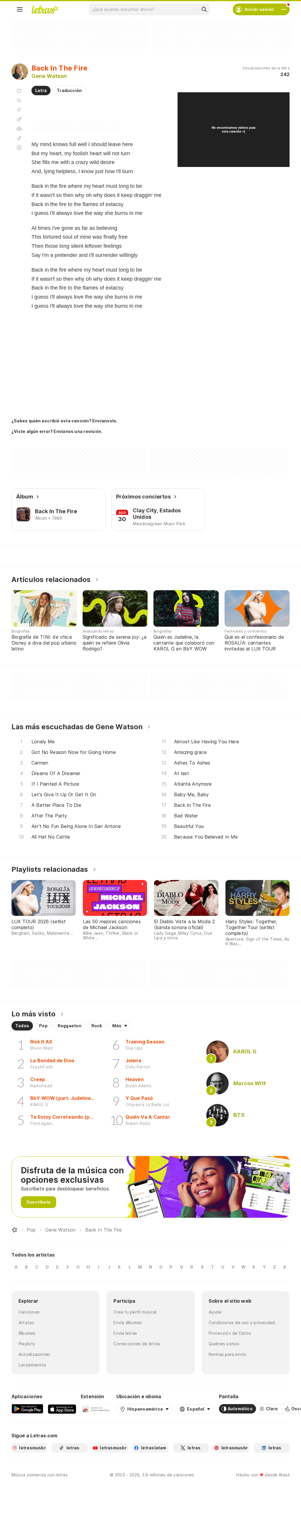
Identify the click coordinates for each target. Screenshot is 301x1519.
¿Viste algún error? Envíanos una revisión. (56, 431)
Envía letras (125, 1333)
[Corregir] (19, 138)
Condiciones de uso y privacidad (242, 1322)
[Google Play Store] (27, 1408)
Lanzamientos (32, 1364)
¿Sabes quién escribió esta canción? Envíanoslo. (64, 420)
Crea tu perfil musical (134, 1311)
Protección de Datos (230, 1333)
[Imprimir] (19, 129)
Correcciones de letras (136, 1343)
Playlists (27, 1343)
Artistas (26, 1322)
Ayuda (215, 1311)
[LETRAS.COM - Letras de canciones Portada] (44, 9)
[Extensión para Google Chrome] (96, 1408)
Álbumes (27, 1333)
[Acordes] (19, 119)
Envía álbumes (127, 1322)
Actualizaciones (34, 1354)
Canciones (29, 1311)
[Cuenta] (284, 9)
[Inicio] (14, 1230)
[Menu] (19, 9)
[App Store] (62, 1408)
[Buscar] (204, 9)
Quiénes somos (224, 1343)
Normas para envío (228, 1354)
